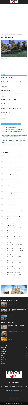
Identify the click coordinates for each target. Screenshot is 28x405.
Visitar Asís (9, 254)
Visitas (2, 355)
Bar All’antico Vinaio (11, 230)
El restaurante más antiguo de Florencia (15, 248)
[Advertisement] (14, 19)
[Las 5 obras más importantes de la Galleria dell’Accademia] (4, 311)
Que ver (2, 357)
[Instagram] (14, 398)
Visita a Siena (4, 86)
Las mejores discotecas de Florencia (15, 174)
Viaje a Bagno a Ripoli (5, 103)
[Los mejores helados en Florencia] (4, 333)
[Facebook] (10, 398)
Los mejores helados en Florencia (14, 162)
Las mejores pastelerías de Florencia (15, 236)
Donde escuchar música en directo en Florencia (11, 108)
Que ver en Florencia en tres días (14, 260)
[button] (26, 2)
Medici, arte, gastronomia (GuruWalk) (11, 136)
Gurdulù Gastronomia (5, 112)
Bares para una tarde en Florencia (14, 180)
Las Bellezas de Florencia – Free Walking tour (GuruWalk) (13, 141)
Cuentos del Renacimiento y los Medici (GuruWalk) (14, 135)
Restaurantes (3, 349)
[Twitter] (17, 398)
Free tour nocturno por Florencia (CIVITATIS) (13, 131)
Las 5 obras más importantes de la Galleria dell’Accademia (13, 81)
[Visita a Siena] (4, 317)
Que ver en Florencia (5, 90)
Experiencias (3, 347)
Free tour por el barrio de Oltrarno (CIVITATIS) (13, 129)
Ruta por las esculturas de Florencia (14, 156)
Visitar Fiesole (10, 266)
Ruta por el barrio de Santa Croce (14, 198)
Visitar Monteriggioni (11, 204)
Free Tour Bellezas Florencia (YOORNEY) (12, 143)
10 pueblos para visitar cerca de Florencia (9, 95)
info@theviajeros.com (17, 390)
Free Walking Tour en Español (13, 272)
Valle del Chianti (10, 186)
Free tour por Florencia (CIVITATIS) (10, 127)
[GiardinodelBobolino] (14, 56)
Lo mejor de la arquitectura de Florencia (15, 168)
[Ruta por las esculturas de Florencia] (4, 327)
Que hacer (3, 353)
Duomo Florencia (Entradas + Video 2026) (9, 77)
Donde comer (4, 359)
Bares (2, 361)
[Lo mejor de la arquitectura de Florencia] (4, 339)
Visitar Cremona (10, 242)
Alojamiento (3, 363)
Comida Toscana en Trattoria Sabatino (9, 99)
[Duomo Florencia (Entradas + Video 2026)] (4, 304)
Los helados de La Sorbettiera (7, 117)
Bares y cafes (3, 351)
